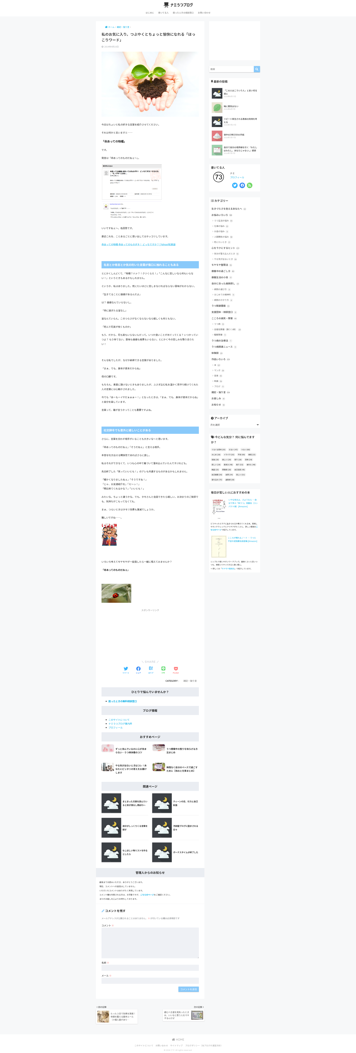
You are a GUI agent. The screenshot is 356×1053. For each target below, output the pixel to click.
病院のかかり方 (223, 299)
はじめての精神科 (224, 294)
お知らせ (218, 404)
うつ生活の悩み (223, 220)
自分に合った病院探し (225, 283)
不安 (241, 454)
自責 (229, 474)
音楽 (218, 375)
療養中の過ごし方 (223, 271)
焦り (239, 464)
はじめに (150, 12)
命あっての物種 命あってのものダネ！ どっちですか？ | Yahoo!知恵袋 (138, 244)
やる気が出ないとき (225, 259)
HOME (179, 1039)
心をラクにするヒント (225, 248)
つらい (245, 449)
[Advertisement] (150, 632)
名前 (105, 962)
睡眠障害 (220, 334)
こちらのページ (147, 894)
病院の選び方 (222, 289)
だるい (233, 449)
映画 (218, 381)
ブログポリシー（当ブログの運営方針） (204, 1045)
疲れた (251, 464)
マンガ (219, 370)
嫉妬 (251, 454)
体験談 (217, 353)
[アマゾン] (109, 535)
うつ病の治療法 (221, 340)
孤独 (215, 459)
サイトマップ (176, 1045)
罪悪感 (226, 469)
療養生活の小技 (221, 277)
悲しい (216, 464)
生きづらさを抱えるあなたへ (229, 208)
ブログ (218, 386)
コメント (108, 925)
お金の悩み (221, 231)
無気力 (228, 464)
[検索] (257, 69)
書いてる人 (163, 12)
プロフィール (115, 727)
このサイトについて (119, 719)
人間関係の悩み (223, 236)
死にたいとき (222, 242)
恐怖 (248, 459)
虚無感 (230, 479)
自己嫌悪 (217, 474)
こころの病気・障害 (224, 318)
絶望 (215, 469)
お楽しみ (218, 398)
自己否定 (239, 469)
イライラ (229, 454)
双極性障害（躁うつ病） (227, 329)
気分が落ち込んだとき (226, 253)
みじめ (216, 454)
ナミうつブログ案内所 (120, 723)
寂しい (226, 459)
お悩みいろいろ (222, 215)
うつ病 (219, 323)
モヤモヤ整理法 (222, 264)
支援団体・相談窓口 (224, 312)
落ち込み (217, 479)
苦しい (240, 474)
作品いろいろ (221, 359)
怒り (238, 459)
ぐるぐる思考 (218, 449)
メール (107, 975)
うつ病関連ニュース (224, 346)
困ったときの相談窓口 (183, 12)
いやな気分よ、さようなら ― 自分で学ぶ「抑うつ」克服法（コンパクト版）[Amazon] (243, 503)
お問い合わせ (204, 12)
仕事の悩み (221, 225)
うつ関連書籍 (220, 305)
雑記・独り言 (190, 680)
